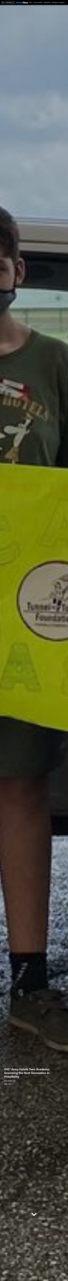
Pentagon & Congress (58, 2)
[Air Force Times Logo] (22, 2)
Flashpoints (47, 2)
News (30, 2)
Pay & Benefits (38, 2)
